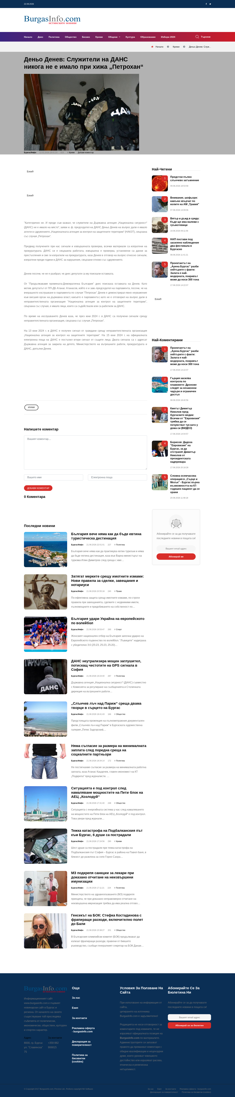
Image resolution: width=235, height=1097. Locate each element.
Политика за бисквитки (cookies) (80, 1058)
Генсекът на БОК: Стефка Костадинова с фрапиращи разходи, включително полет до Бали (107, 919)
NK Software (87, 1089)
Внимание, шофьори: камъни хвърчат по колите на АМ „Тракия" (184, 201)
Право (119, 591)
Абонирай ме (176, 556)
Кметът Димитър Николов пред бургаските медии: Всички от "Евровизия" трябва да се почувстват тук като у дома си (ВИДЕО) (185, 418)
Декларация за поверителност (164, 1092)
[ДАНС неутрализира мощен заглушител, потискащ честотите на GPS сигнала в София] (45, 676)
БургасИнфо (30, 152)
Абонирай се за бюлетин (189, 1025)
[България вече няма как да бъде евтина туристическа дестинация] (45, 549)
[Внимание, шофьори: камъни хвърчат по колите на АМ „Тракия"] (160, 204)
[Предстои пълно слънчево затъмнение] (160, 184)
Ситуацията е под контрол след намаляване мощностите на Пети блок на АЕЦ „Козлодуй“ (107, 792)
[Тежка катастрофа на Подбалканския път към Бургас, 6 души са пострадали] (45, 846)
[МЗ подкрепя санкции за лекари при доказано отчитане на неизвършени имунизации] (45, 888)
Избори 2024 (168, 37)
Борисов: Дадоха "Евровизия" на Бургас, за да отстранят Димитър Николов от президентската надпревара (183, 452)
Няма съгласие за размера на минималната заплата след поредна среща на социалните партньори (108, 750)
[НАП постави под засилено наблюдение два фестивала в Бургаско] (160, 246)
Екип (75, 1008)
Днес (40, 37)
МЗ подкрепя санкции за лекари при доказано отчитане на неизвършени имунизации (102, 877)
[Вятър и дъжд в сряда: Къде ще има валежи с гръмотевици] (160, 225)
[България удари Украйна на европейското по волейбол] (45, 634)
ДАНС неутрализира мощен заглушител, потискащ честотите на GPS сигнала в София (106, 665)
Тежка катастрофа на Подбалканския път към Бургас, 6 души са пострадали (107, 833)
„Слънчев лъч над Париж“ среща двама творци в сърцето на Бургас (106, 705)
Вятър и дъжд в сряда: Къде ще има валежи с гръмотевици (184, 222)
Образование (148, 37)
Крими (99, 37)
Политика (54, 37)
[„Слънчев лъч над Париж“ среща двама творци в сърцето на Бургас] (45, 719)
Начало (28, 37)
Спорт (119, 629)
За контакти (79, 1018)
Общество (71, 37)
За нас (76, 997)
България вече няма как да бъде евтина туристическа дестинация (106, 536)
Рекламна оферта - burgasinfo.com (195, 1089)
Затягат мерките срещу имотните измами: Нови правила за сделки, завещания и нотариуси (107, 580)
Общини (113, 37)
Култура (130, 37)
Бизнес (86, 37)
